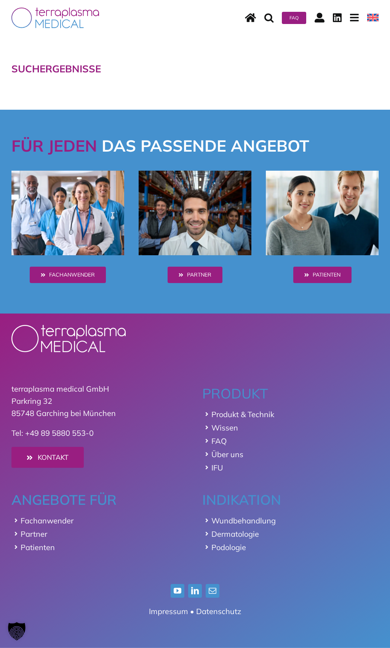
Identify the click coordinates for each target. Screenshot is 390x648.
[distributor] (195, 174)
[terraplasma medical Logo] (55, 11)
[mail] (212, 591)
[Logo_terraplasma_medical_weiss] (68, 328)
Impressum (168, 611)
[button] (268, 18)
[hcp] (67, 174)
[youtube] (177, 591)
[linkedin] (195, 591)
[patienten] (322, 174)
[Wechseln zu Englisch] (373, 18)
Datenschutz (218, 611)
